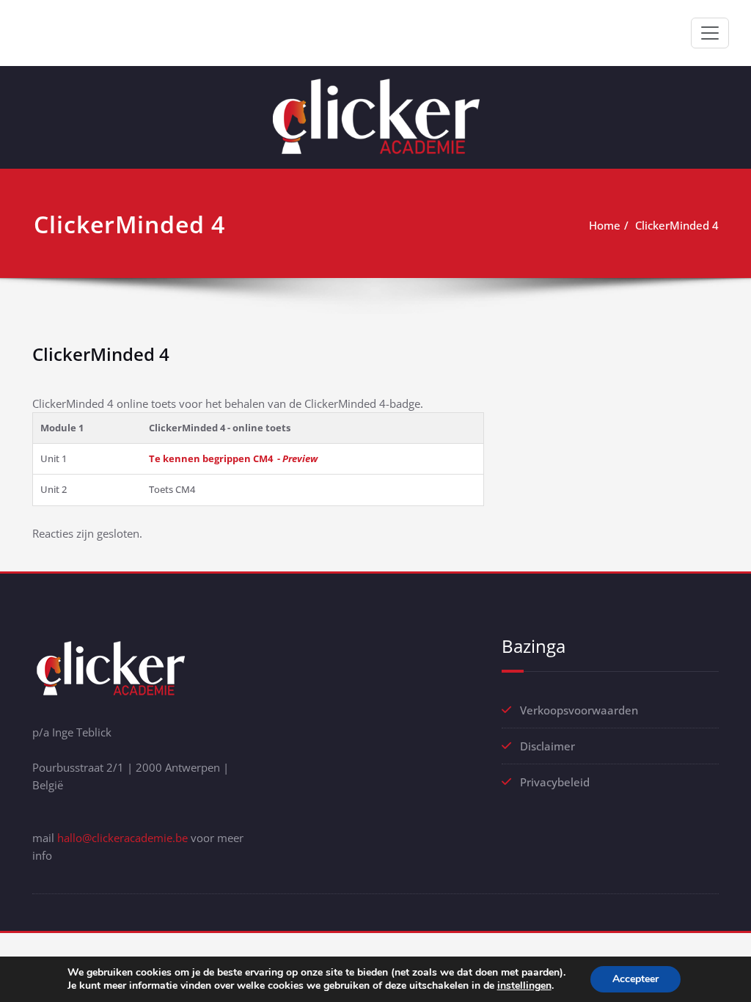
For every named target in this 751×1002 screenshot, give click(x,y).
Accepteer (635, 979)
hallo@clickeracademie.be (122, 837)
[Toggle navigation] (710, 33)
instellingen (524, 985)
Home (604, 225)
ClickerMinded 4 (677, 225)
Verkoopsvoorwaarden (579, 710)
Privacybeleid (555, 782)
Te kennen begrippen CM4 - (233, 458)
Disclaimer (547, 746)
